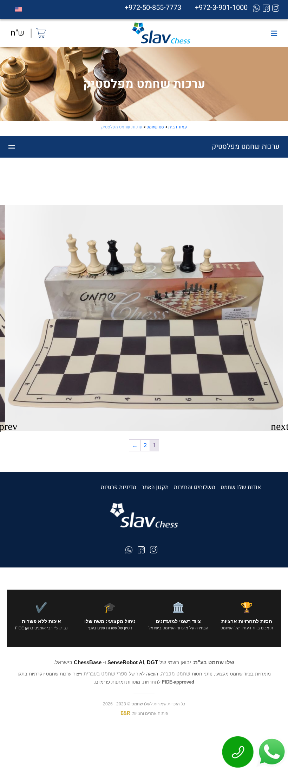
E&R (125, 713)
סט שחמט (155, 127)
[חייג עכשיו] (238, 752)
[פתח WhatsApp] (271, 752)
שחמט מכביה (175, 674)
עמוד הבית (177, 127)
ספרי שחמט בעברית (105, 674)
